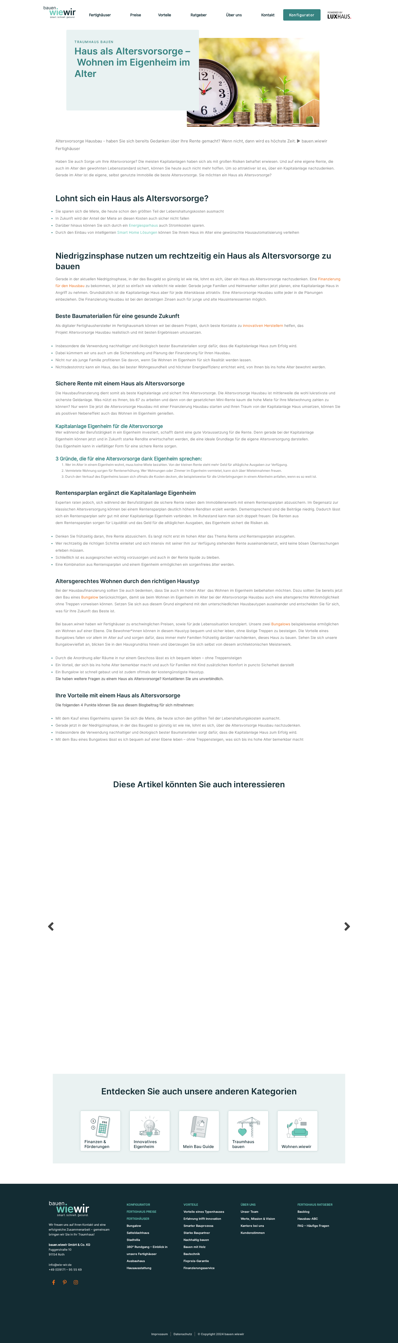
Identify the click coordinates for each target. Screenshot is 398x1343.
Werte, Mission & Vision (258, 1219)
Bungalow (89, 597)
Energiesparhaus (143, 225)
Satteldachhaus (138, 1233)
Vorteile (191, 1205)
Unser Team (249, 1212)
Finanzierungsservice (199, 1268)
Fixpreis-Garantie (196, 1261)
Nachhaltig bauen (196, 1240)
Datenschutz (183, 1334)
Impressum (159, 1334)
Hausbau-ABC (308, 1219)
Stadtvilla (133, 1240)
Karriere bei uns (252, 1226)
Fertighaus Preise (141, 1212)
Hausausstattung (139, 1268)
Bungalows (280, 624)
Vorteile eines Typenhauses (204, 1212)
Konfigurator (138, 1205)
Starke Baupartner (197, 1233)
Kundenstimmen (253, 1233)
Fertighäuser (138, 1219)
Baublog (303, 1212)
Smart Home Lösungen (137, 232)
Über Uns (248, 1205)
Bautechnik (192, 1254)
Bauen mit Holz (194, 1247)
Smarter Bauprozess (198, 1226)
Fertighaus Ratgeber (315, 1205)
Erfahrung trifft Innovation (202, 1219)
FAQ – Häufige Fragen (313, 1226)
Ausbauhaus (136, 1261)
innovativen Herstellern (262, 325)
